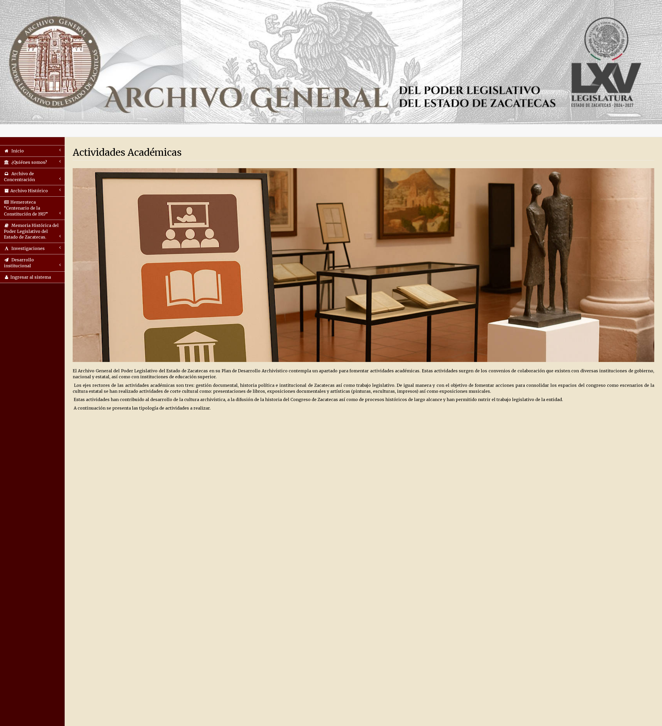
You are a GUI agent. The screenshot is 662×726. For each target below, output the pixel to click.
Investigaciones (27, 248)
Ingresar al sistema (30, 277)
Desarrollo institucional (19, 262)
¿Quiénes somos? (28, 162)
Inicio (16, 150)
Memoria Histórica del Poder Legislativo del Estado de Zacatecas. (31, 231)
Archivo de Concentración (19, 176)
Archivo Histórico (28, 190)
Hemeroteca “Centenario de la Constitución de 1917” (26, 208)
